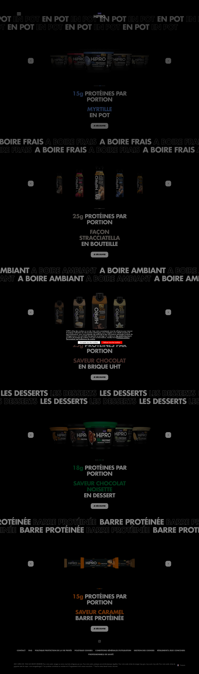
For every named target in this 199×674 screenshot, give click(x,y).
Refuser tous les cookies (112, 342)
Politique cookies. (123, 337)
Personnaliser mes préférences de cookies (80, 339)
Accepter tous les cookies (89, 342)
